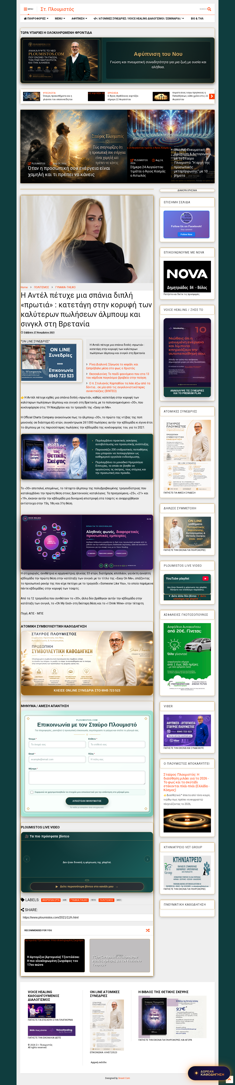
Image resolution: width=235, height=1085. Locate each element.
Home (24, 287)
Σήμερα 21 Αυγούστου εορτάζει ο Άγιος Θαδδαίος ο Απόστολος (125, 98)
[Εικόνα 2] (179, 384)
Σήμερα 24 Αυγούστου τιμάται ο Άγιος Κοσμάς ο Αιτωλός (148, 171)
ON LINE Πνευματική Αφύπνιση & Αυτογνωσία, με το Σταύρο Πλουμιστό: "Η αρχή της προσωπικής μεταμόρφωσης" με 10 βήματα (193, 162)
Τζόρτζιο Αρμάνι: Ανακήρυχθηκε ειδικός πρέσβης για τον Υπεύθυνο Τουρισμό (116, 960)
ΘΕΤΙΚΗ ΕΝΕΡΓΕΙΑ (64, 93)
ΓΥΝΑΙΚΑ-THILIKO (65, 287)
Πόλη (91, 754)
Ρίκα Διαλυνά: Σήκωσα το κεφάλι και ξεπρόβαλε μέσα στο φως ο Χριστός (112, 366)
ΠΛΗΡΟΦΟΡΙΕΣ (36, 18)
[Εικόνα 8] (190, 384)
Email (32, 754)
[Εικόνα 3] (181, 384)
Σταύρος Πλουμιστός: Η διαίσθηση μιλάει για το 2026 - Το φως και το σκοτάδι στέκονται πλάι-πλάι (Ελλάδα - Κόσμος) (186, 782)
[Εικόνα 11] (194, 384)
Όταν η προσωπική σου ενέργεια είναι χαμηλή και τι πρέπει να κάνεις (189, 96)
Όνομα (33, 739)
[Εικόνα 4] (183, 384)
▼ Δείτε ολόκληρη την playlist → (189, 597)
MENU (58, 18)
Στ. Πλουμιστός (57, 9)
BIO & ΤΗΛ (196, 18)
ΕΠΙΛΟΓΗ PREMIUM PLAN (97, 562)
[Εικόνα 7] (188, 384)
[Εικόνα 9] (191, 384)
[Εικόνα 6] (187, 384)
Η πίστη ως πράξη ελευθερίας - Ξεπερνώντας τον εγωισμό (170, 137)
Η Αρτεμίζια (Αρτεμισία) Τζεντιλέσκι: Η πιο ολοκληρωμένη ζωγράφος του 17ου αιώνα (53, 960)
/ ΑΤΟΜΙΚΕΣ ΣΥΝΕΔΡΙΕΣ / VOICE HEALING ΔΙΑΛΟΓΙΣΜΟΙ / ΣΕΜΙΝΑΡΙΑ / (139, 18)
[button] (187, 352)
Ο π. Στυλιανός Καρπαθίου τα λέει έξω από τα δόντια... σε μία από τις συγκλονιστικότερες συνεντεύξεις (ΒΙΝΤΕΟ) (118, 387)
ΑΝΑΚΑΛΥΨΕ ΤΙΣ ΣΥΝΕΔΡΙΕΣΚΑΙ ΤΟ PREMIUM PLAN (187, 392)
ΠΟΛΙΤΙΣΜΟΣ (41, 287)
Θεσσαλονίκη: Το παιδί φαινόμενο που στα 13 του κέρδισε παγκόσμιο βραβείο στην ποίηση (117, 376)
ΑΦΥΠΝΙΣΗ (78, 18)
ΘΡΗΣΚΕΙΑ (113, 93)
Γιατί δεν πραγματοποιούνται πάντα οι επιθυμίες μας (61, 98)
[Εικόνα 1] (178, 384)
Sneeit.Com (124, 1078)
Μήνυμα (33, 769)
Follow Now (186, 234)
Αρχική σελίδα (98, 1062)
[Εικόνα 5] (185, 384)
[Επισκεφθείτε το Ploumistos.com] (61, 60)
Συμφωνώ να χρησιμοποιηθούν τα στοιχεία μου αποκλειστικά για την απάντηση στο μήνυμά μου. (82, 792)
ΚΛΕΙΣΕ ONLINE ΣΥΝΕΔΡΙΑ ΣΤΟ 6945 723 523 (87, 690)
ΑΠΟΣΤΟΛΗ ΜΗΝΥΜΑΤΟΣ (87, 801)
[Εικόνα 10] (193, 384)
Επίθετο (92, 739)
